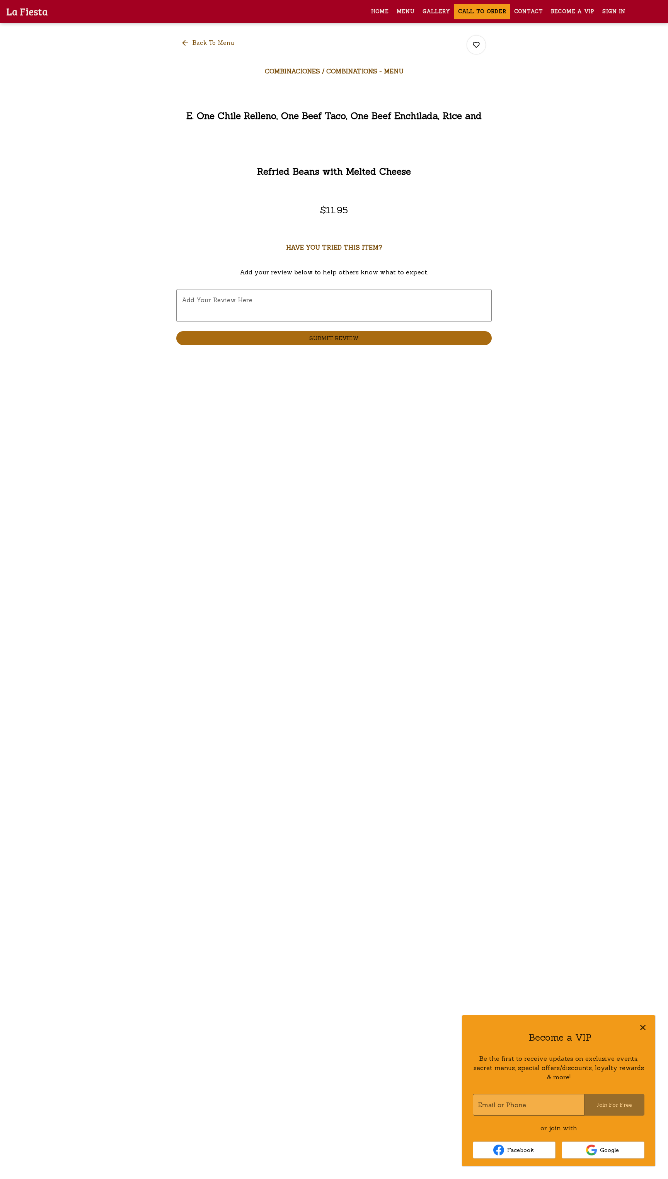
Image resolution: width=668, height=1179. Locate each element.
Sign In (613, 11)
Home (380, 11)
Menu (406, 11)
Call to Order (482, 11)
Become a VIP (573, 11)
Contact (528, 11)
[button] (208, 43)
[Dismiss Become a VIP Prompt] (643, 1027)
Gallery (436, 11)
